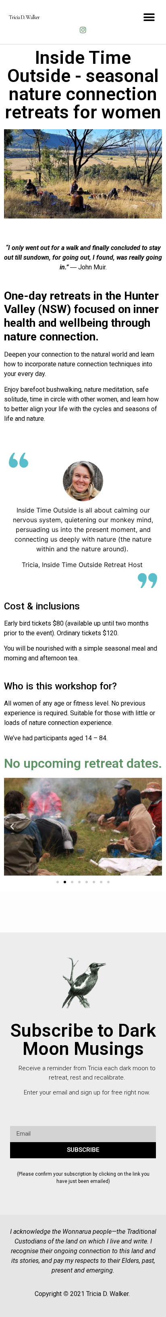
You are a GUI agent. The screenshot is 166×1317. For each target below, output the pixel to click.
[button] (149, 17)
